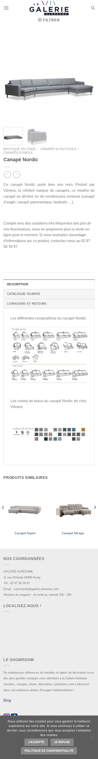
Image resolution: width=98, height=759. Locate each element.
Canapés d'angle (18, 152)
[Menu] (6, 7)
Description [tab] (17, 284)
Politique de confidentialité (49, 750)
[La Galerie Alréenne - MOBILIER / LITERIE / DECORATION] (49, 8)
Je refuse (62, 742)
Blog (7, 700)
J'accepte (36, 742)
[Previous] (11, 78)
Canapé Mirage (73, 533)
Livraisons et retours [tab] (26, 303)
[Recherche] (93, 8)
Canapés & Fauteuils (58, 149)
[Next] (87, 78)
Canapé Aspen (25, 533)
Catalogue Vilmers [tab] (23, 294)
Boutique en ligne (19, 149)
